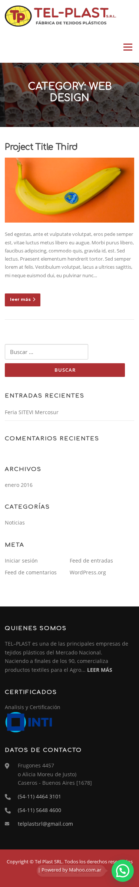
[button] (123, 871)
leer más (20, 299)
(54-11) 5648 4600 (39, 810)
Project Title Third (41, 147)
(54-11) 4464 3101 (39, 796)
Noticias (15, 522)
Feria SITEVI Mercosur (32, 412)
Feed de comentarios (31, 572)
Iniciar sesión (21, 560)
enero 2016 (19, 484)
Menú (127, 47)
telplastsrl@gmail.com (45, 823)
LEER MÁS (99, 669)
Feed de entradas (91, 560)
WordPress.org (88, 572)
